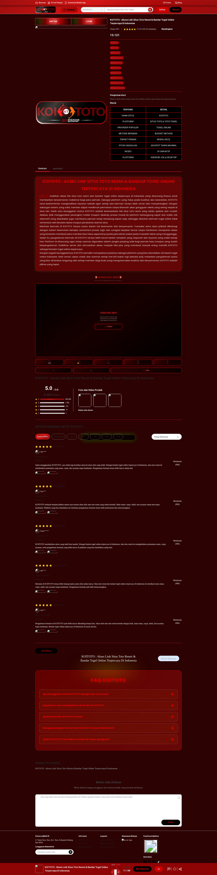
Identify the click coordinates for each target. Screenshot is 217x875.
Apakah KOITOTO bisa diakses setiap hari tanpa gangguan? (76, 739)
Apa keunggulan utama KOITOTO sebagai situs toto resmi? (76, 694)
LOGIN (89, 21)
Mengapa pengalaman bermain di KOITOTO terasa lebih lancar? (79, 727)
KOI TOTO (114, 48)
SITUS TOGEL (116, 73)
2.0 (106, 437)
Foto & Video (58, 437)
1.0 (118, 437)
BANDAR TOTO (116, 78)
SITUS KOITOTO (85, 847)
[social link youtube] (149, 862)
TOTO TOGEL (115, 68)
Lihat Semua (46, 651)
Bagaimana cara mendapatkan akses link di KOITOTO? (73, 705)
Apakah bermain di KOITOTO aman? (63, 716)
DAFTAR (53, 21)
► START (109, 326)
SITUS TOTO (115, 53)
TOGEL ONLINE (116, 63)
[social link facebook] (153, 862)
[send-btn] (71, 852)
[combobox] (167, 437)
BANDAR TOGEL (117, 58)
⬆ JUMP (146, 370)
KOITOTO (114, 43)
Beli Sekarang (142, 869)
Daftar (162, 9)
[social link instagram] (144, 862)
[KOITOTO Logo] (46, 9)
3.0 (95, 437)
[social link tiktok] (158, 862)
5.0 (72, 437)
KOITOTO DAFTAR (117, 88)
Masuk (176, 9)
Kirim (170, 822)
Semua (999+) (42, 437)
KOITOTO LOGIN (117, 83)
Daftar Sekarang (168, 658)
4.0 (83, 437)
